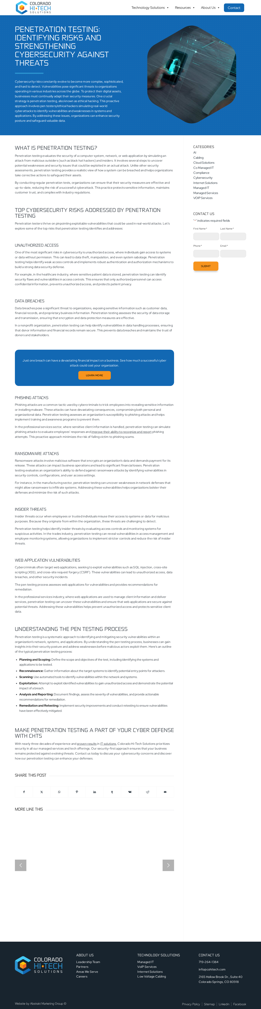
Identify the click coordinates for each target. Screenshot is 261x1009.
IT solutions (108, 744)
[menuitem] (191, 1004)
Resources (183, 7)
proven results (86, 744)
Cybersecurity (202, 178)
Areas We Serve (87, 972)
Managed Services (205, 193)
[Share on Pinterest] (77, 792)
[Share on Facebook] (24, 792)
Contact (234, 8)
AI (194, 153)
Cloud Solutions (203, 163)
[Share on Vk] (130, 792)
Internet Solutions (205, 183)
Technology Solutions (148, 7)
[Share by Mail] (165, 792)
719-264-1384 (209, 962)
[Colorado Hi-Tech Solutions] (33, 7)
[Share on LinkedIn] (94, 792)
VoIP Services (146, 967)
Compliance (201, 173)
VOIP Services (202, 198)
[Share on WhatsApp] (59, 792)
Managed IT (201, 188)
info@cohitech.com (212, 969)
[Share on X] (41, 792)
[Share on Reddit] (147, 792)
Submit (206, 266)
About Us (208, 7)
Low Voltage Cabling (151, 976)
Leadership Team (88, 962)
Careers (81, 976)
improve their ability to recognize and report (121, 432)
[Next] (168, 865)
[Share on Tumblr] (112, 792)
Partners (82, 967)
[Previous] (20, 865)
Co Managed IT (203, 168)
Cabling (198, 158)
